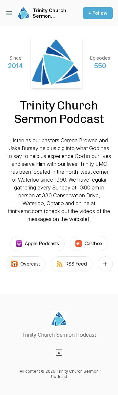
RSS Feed (76, 264)
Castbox (94, 243)
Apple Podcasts (42, 243)
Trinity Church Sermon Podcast (49, 13)
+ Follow (98, 13)
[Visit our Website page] (59, 352)
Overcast (30, 264)
